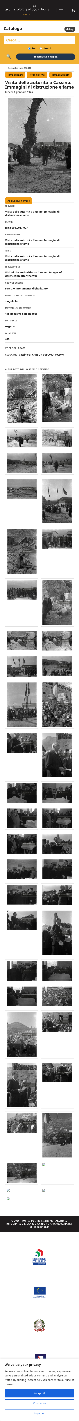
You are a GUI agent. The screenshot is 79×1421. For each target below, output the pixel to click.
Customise (39, 1403)
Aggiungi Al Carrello (19, 200)
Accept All (39, 1393)
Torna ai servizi (37, 75)
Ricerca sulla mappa (45, 56)
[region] (39, 1390)
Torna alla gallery (60, 75)
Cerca (9, 57)
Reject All (39, 1413)
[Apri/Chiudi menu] (61, 10)
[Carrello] (73, 10)
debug (69, 29)
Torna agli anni (15, 75)
